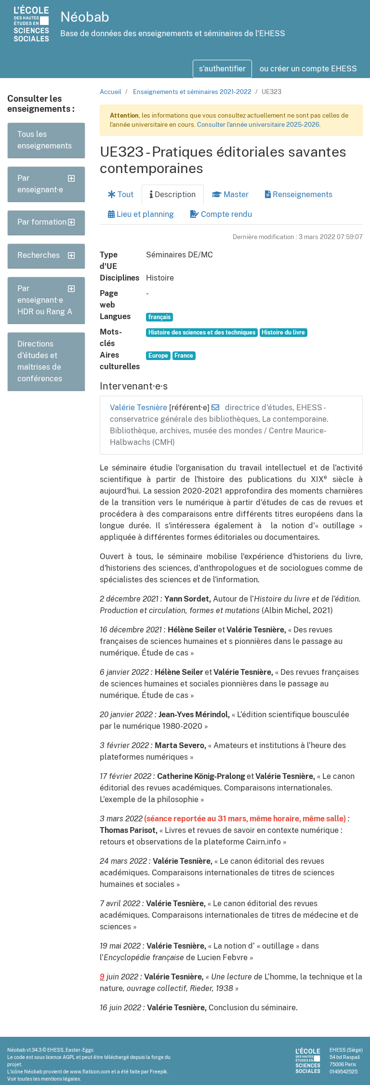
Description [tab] (174, 194)
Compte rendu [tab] (225, 214)
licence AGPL (60, 1057)
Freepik (158, 1071)
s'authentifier (222, 68)
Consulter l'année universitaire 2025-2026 (258, 124)
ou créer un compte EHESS (308, 68)
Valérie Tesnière (139, 407)
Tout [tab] (124, 194)
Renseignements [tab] (301, 194)
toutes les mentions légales (48, 1079)
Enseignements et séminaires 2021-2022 (192, 91)
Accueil (110, 91)
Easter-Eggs (79, 1050)
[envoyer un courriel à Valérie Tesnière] (215, 407)
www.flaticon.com (90, 1071)
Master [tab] (235, 194)
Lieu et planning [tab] (144, 214)
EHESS (55, 1050)
